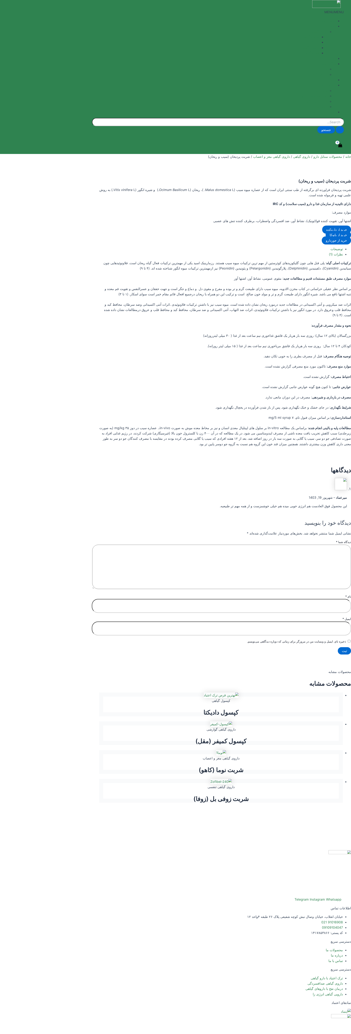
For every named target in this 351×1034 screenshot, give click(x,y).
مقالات (323, 69)
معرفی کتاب (319, 74)
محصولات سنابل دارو (327, 157)
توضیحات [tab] (336, 249)
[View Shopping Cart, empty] (340, 145)
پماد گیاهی (313, 42)
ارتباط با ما (328, 85)
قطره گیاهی (311, 53)
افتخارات (330, 58)
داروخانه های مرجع (315, 96)
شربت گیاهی (311, 37)
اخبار (332, 80)
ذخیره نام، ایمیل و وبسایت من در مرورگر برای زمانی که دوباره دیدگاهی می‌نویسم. (296, 641)
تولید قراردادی (318, 90)
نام (348, 596)
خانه (348, 157)
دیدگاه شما (343, 542)
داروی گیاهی (319, 31)
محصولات (329, 26)
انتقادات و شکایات (315, 101)
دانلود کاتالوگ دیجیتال (321, 112)
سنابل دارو (328, 21)
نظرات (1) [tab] (336, 254)
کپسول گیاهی (310, 48)
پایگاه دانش (328, 64)
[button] (334, 12)
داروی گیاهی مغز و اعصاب (271, 157)
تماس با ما (320, 107)
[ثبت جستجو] (340, 129)
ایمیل (346, 619)
